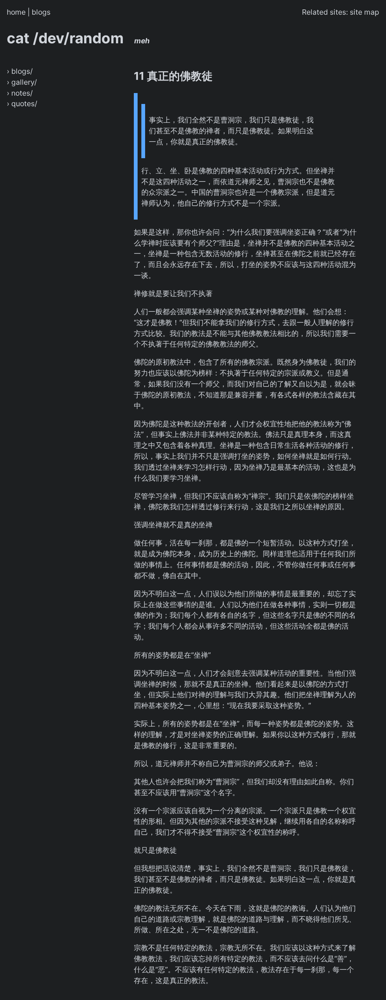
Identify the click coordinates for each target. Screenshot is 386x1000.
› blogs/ (20, 71)
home (16, 12)
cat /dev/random (78, 38)
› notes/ (20, 93)
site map (364, 12)
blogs (41, 12)
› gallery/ (22, 82)
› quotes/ (22, 103)
